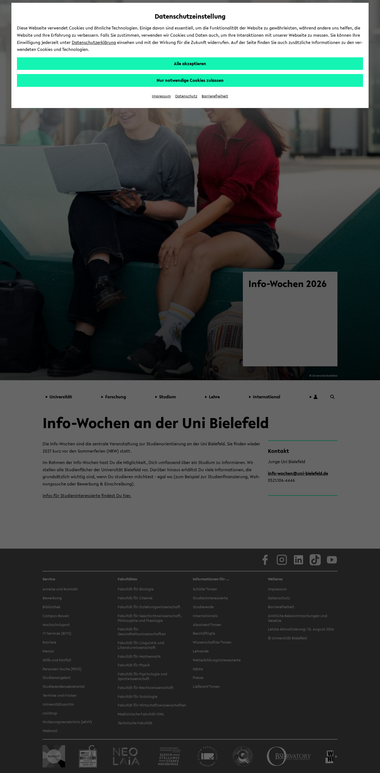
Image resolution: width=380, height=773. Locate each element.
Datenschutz (186, 96)
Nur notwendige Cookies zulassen (190, 80)
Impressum (161, 96)
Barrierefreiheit (215, 96)
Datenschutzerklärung (94, 42)
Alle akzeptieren (190, 63)
